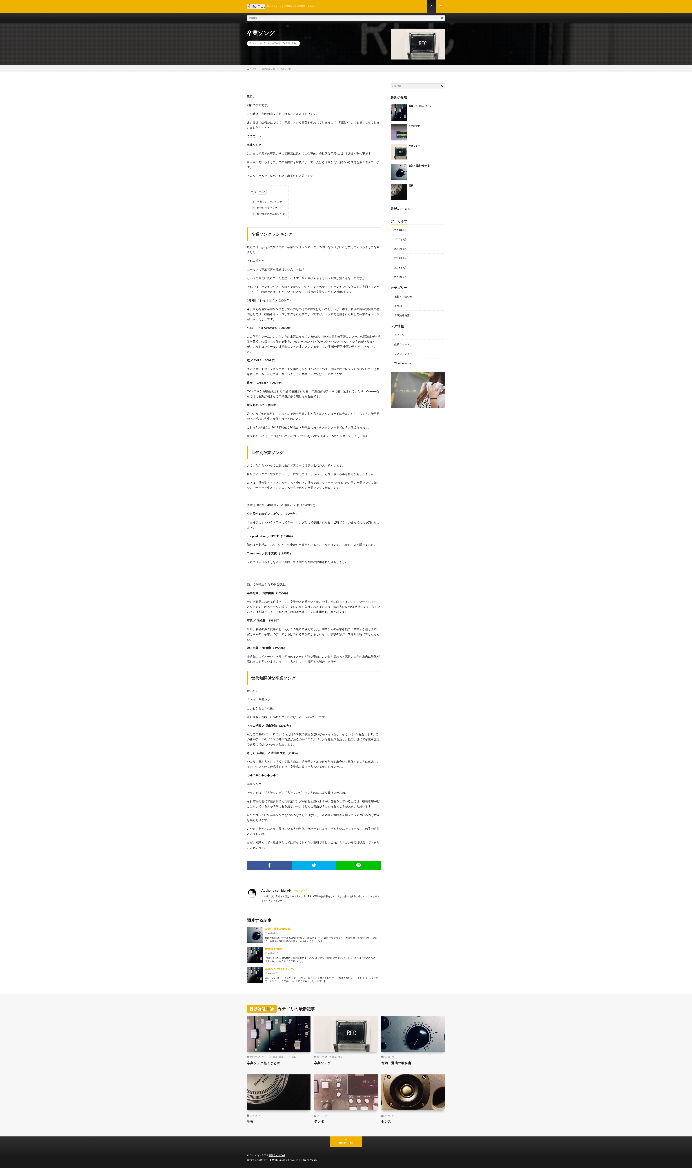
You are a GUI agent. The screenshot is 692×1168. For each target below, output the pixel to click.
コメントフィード (404, 353)
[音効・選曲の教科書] (255, 935)
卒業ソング (414, 145)
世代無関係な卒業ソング (269, 213)
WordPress (309, 1159)
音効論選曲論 (273, 43)
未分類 (398, 305)
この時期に (414, 125)
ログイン (399, 334)
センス (386, 1121)
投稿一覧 (298, 890)
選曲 (294, 43)
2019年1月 (400, 258)
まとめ (268, 1057)
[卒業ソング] (399, 152)
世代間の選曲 (273, 949)
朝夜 (411, 185)
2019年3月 (400, 248)
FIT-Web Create (277, 1159)
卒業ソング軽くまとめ (279, 969)
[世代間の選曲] (255, 955)
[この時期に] (399, 132)
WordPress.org (402, 363)
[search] (442, 18)
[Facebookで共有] (269, 865)
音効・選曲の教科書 (278, 929)
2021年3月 (400, 230)
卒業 (288, 43)
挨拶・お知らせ (403, 296)
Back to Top (346, 1142)
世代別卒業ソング (265, 207)
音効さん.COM (277, 1155)
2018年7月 (400, 267)
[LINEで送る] (358, 865)
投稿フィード (401, 344)
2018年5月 (400, 276)
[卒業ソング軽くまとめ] (255, 975)
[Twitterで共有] (314, 865)
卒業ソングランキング (267, 201)
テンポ (319, 1121)
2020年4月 (400, 239)
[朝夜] (399, 192)
